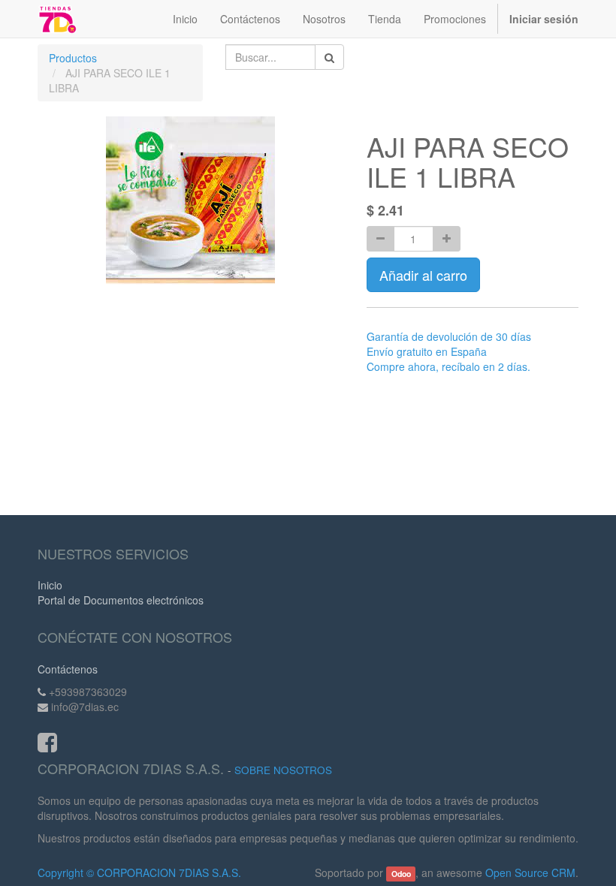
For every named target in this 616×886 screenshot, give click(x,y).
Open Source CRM (530, 872)
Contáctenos (68, 669)
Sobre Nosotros (283, 770)
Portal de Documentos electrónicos (121, 599)
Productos (73, 57)
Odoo (401, 873)
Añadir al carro (423, 275)
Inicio (50, 584)
